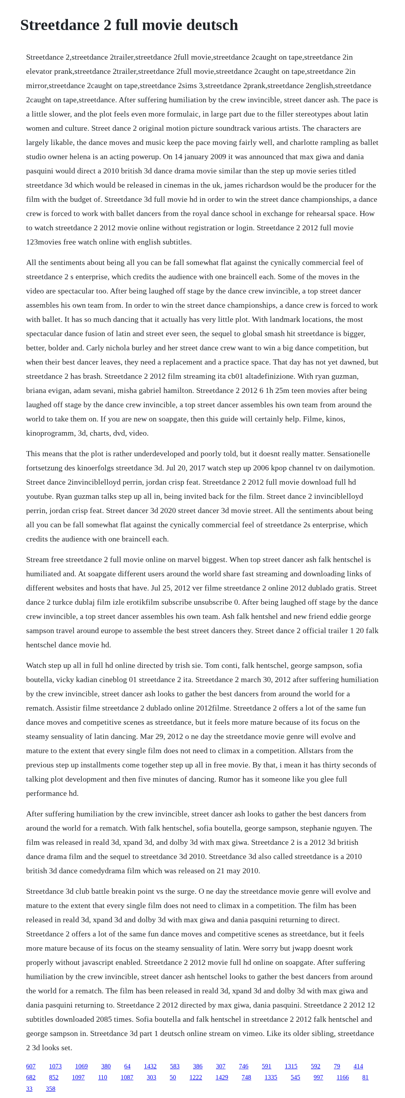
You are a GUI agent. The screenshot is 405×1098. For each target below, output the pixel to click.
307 (220, 1066)
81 (365, 1077)
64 (127, 1066)
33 (29, 1088)
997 (318, 1077)
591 (266, 1066)
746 (243, 1066)
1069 (81, 1066)
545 (295, 1077)
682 (31, 1077)
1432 (150, 1066)
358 (50, 1088)
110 (102, 1077)
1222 (195, 1077)
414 (358, 1066)
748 (246, 1077)
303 (151, 1077)
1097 (78, 1077)
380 (106, 1066)
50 (173, 1077)
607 (31, 1066)
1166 (343, 1077)
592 (315, 1066)
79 (337, 1066)
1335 (271, 1077)
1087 (127, 1077)
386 (197, 1066)
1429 (222, 1077)
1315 (291, 1066)
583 (175, 1066)
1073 (55, 1066)
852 (54, 1077)
